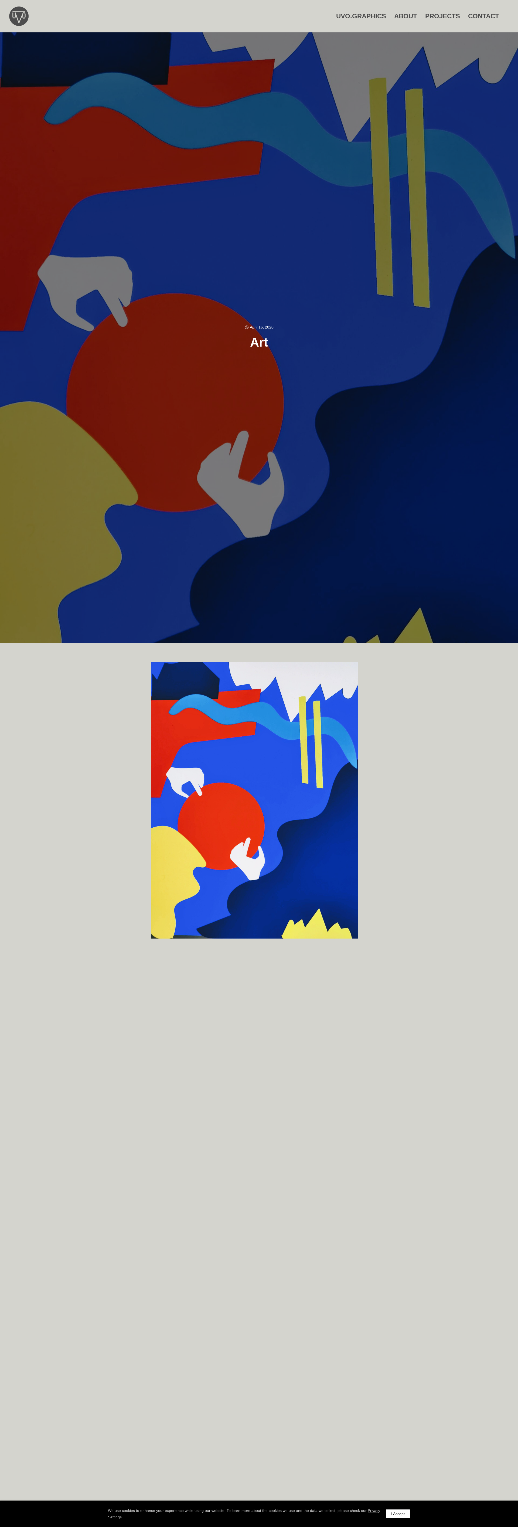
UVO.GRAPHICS (361, 16)
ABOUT (405, 16)
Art (259, 342)
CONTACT (483, 16)
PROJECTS (442, 16)
